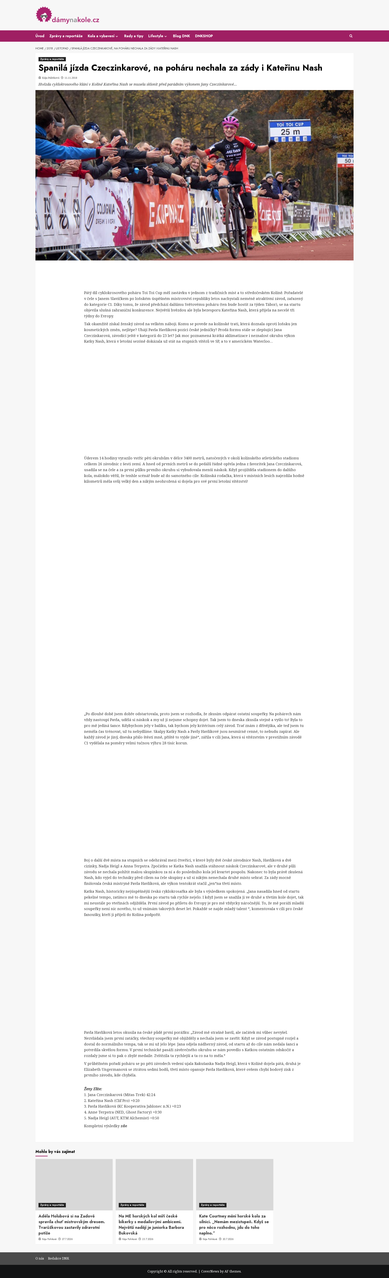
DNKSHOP (204, 36)
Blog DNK (181, 36)
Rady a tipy (133, 36)
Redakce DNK (58, 1258)
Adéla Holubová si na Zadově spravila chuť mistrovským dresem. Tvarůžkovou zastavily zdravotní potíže (71, 1224)
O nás (39, 1258)
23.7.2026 (147, 1239)
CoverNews (210, 1271)
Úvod (39, 36)
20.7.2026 (228, 1239)
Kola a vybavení (101, 36)
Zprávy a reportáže (66, 36)
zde (124, 1125)
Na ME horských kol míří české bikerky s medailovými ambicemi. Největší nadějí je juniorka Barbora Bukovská (151, 1224)
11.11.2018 (71, 78)
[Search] (351, 36)
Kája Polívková (51, 78)
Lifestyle (155, 36)
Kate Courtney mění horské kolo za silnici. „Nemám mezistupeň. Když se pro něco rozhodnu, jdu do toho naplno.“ (234, 1224)
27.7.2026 (67, 1239)
